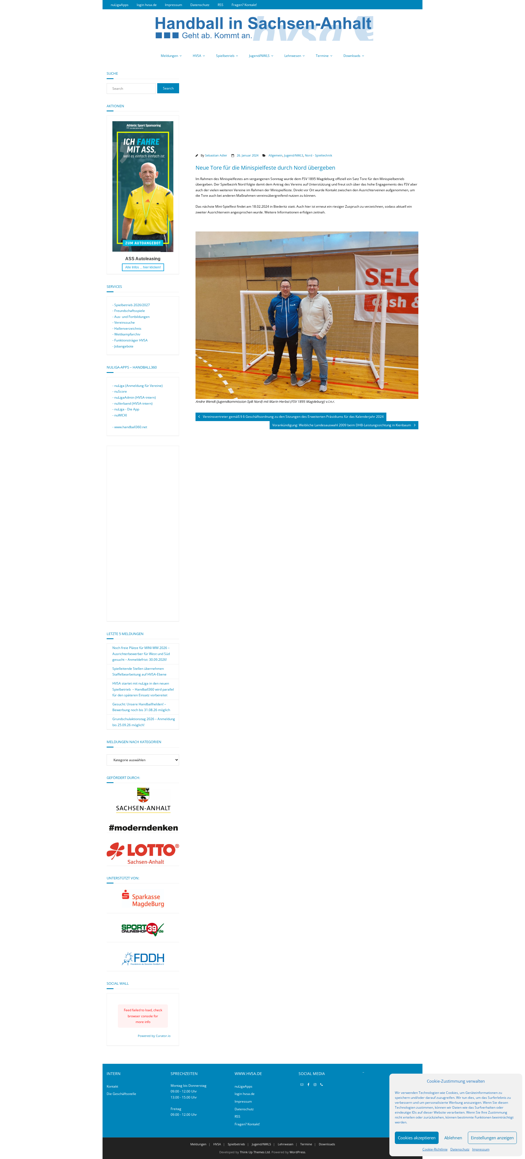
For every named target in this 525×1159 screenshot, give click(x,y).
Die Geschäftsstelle (121, 1093)
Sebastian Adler (216, 155)
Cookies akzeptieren (417, 1137)
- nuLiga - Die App (125, 409)
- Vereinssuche (123, 322)
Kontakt (112, 1086)
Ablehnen (453, 1137)
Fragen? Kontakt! (244, 4)
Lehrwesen (292, 55)
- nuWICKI (119, 415)
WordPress (297, 1152)
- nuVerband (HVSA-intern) (132, 403)
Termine (322, 55)
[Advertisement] (307, 109)
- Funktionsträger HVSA (130, 340)
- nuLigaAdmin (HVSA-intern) (134, 397)
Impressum (480, 1149)
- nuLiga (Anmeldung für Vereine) (137, 385)
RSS (220, 4)
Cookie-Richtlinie (435, 1149)
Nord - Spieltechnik (318, 155)
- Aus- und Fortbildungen (131, 316)
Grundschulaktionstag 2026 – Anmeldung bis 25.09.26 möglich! (143, 722)
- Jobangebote (122, 346)
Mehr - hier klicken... (143, 267)
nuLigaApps (120, 4)
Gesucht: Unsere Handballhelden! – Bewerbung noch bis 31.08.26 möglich (141, 707)
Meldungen (169, 55)
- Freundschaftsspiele (128, 310)
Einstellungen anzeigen (492, 1137)
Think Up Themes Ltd (255, 1152)
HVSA (197, 55)
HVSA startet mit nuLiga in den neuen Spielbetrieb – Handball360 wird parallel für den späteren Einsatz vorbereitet (143, 689)
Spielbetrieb (225, 55)
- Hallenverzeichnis (126, 328)
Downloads (351, 55)
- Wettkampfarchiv (126, 334)
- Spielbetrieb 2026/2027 (131, 305)
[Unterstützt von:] (143, 898)
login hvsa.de (147, 4)
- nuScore (119, 391)
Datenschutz (459, 1149)
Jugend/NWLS (259, 55)
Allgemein (275, 155)
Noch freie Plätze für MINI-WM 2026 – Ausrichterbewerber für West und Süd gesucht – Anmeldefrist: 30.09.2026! (141, 653)
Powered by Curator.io (154, 1036)
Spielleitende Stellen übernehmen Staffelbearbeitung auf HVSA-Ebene (139, 671)
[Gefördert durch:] (143, 829)
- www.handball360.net (129, 427)
